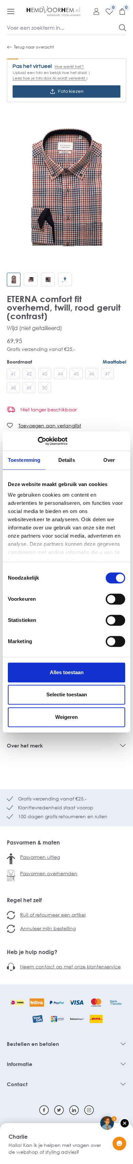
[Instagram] (89, 1110)
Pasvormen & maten (33, 842)
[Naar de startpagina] (53, 11)
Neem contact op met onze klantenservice (70, 966)
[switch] (115, 599)
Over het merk (25, 745)
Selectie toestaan (66, 694)
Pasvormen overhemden (48, 873)
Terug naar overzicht (34, 46)
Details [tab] (66, 460)
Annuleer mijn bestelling (48, 928)
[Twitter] (59, 1110)
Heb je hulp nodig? (32, 952)
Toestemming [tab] (24, 460)
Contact (17, 1084)
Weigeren (66, 717)
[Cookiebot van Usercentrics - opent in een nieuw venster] (38, 441)
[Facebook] (44, 1110)
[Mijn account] (93, 11)
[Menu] (11, 11)
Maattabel (114, 362)
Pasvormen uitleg (40, 857)
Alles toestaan (67, 672)
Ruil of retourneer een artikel (53, 915)
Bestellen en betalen (33, 1044)
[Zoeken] (122, 27)
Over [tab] (109, 460)
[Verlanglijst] (106, 11)
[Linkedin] (74, 1110)
